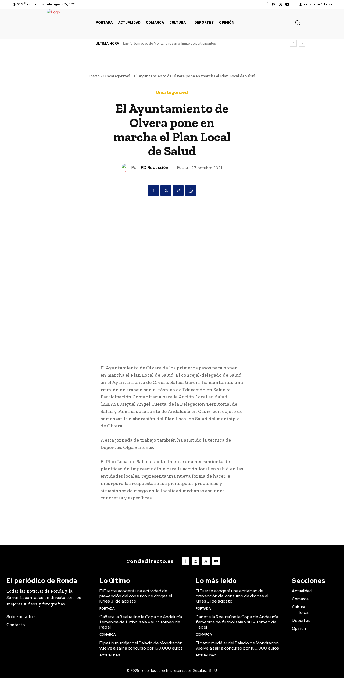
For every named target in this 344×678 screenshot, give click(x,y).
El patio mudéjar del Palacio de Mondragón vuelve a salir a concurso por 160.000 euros (141, 645)
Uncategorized (116, 76)
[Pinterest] (178, 190)
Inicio (94, 76)
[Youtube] (287, 4)
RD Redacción (154, 167)
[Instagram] (273, 4)
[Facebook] (267, 4)
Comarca (107, 634)
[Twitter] (280, 4)
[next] (302, 43)
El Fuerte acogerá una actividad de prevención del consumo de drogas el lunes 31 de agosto (135, 596)
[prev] (293, 43)
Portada (107, 608)
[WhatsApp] (190, 190)
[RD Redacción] (126, 168)
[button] (297, 22)
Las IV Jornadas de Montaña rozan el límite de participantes (169, 43)
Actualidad (109, 655)
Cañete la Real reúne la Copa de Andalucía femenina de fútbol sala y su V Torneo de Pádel (140, 622)
